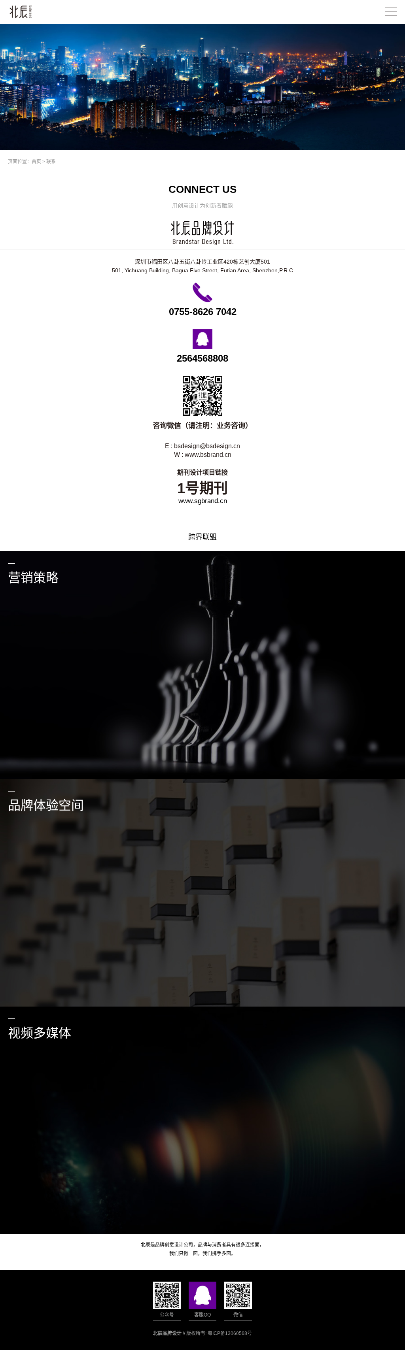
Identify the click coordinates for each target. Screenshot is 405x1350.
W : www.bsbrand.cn (202, 454)
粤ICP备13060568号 (230, 1333)
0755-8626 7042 (203, 311)
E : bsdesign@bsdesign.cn (202, 446)
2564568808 (202, 358)
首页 (36, 161)
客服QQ (202, 1315)
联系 (51, 161)
